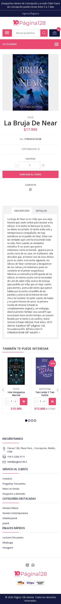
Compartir (30, 185)
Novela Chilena (10, 508)
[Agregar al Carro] (23, 401)
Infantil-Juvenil (9, 518)
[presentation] (3, 390)
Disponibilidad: (29, 149)
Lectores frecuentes (13, 537)
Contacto (7, 478)
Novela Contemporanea (15, 513)
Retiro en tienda (10, 488)
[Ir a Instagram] (27, 565)
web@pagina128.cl (17, 461)
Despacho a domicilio (13, 493)
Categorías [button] (9, 44)
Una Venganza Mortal (16, 393)
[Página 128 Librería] (29, 23)
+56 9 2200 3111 (16, 456)
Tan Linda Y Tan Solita (44, 393)
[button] (26, 420)
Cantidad (30, 158)
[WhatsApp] (33, 565)
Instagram (7, 547)
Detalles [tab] (41, 210)
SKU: (22, 139)
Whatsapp (7, 542)
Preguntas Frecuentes (14, 483)
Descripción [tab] (21, 210)
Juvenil (5, 523)
